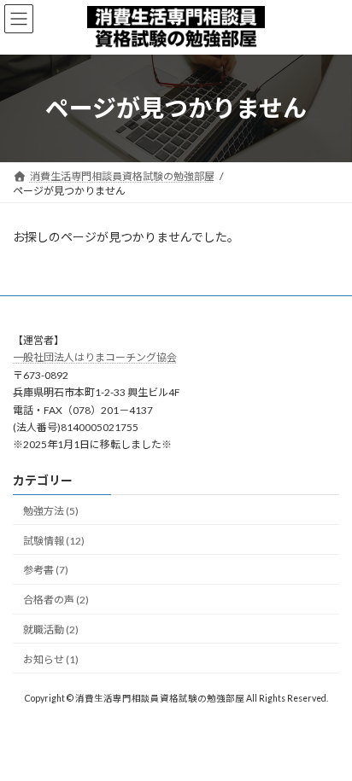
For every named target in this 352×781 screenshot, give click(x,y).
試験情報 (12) (54, 539)
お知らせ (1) (51, 659)
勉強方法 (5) (51, 510)
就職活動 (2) (51, 629)
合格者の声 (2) (56, 599)
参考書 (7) (45, 569)
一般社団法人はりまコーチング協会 (95, 357)
